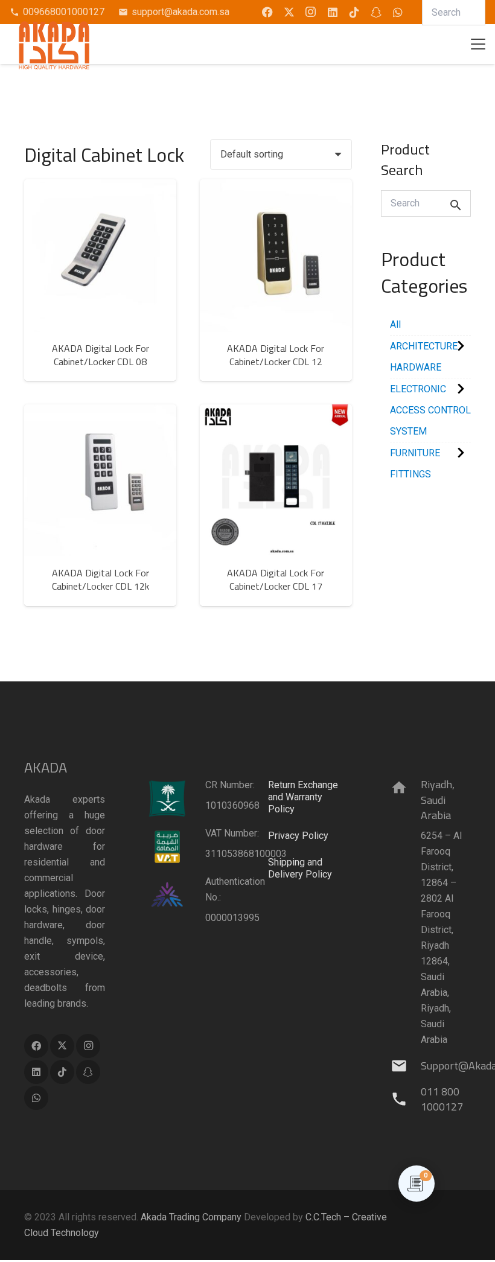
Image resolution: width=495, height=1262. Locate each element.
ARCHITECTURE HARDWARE (424, 356)
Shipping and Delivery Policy (300, 868)
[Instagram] (311, 12)
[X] (289, 12)
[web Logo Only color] (57, 44)
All (395, 324)
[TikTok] (354, 12)
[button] (478, 44)
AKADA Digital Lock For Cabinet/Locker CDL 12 (275, 355)
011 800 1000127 (442, 1099)
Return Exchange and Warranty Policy (303, 797)
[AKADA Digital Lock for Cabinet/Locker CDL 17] (276, 480)
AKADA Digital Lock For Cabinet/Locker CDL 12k (100, 579)
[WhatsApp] (398, 12)
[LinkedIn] (332, 12)
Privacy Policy (298, 835)
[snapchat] (376, 12)
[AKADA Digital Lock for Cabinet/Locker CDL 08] (100, 255)
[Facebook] (267, 12)
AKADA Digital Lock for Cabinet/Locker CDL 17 (275, 579)
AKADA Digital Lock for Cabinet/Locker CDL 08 (100, 355)
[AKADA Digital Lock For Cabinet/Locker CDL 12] (276, 255)
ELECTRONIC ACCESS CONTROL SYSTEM (430, 410)
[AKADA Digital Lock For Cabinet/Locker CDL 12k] (100, 480)
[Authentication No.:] (175, 895)
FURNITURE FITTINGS (415, 463)
